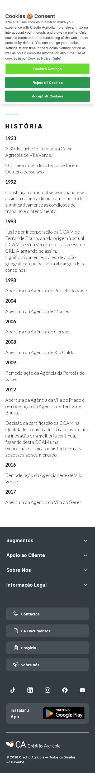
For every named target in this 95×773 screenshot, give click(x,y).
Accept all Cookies (47, 96)
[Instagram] (47, 690)
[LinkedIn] (30, 690)
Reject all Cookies (47, 82)
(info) (57, 58)
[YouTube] (82, 690)
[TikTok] (12, 690)
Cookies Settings (47, 68)
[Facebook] (65, 690)
